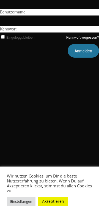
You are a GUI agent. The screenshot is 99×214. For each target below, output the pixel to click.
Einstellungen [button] (21, 201)
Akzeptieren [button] (53, 201)
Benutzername (13, 12)
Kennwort (8, 29)
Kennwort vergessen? (82, 37)
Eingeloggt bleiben (20, 37)
